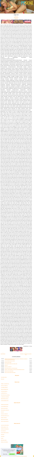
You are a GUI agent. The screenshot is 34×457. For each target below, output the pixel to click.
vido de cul (6, 365)
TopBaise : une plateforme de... (5, 383)
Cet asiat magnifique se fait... (5, 400)
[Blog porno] (17, 6)
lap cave (2, 438)
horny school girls (3, 430)
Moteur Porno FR (16, 17)
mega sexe (16, 18)
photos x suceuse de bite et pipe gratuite (10, 372)
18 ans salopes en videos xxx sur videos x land (11, 363)
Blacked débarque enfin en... (5, 398)
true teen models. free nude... (5, 432)
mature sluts (2, 436)
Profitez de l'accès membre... (5, 404)
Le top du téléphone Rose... (4, 406)
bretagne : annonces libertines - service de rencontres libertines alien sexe (14, 369)
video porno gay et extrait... (4, 419)
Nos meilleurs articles (4, 377)
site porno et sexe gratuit (8, 362)
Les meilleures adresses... (4, 387)
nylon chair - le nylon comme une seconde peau (25, 354)
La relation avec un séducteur (5, 396)
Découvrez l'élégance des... (4, 389)
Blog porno (16, 16)
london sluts (2, 434)
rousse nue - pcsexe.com (8, 366)
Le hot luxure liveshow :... (4, 391)
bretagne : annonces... (4, 417)
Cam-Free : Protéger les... (4, 385)
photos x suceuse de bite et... (5, 421)
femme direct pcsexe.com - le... (5, 415)
